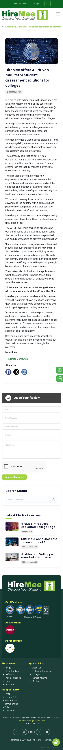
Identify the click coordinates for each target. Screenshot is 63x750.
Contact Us (37, 681)
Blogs (8, 667)
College (36, 674)
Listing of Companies (42, 671)
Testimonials (11, 700)
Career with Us (39, 678)
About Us (36, 667)
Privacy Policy (11, 697)
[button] (56, 742)
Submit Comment (14, 477)
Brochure (10, 684)
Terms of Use (11, 704)
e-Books (9, 674)
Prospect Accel (55, 747)
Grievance (10, 710)
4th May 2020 (14, 92)
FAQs (7, 694)
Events (8, 681)
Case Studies (12, 671)
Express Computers (18, 359)
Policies (8, 707)
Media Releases (13, 678)
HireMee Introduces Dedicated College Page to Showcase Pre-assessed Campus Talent (39, 528)
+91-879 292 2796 (31, 724)
